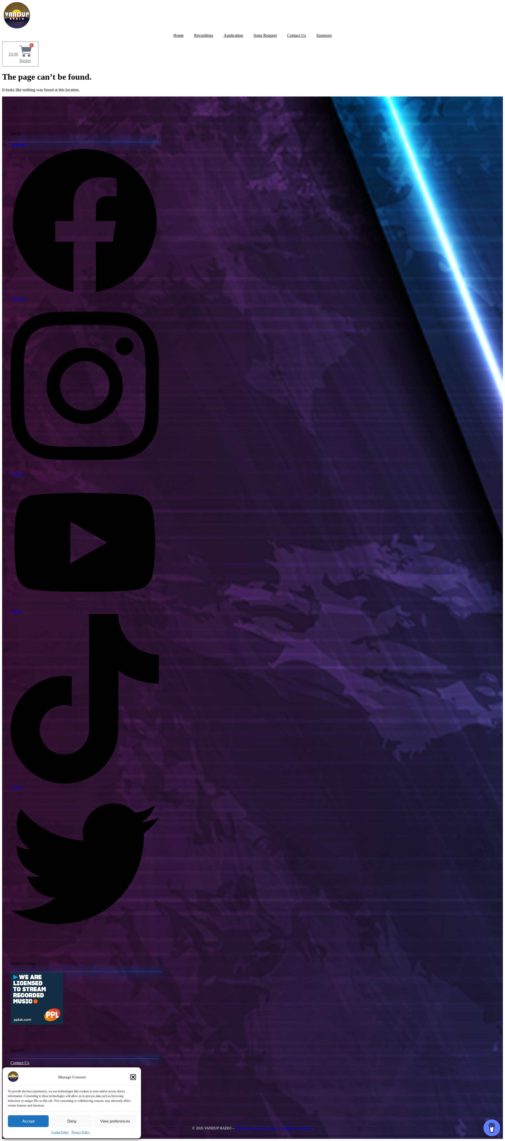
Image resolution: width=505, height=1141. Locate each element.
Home (178, 35)
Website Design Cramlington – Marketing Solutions (273, 1128)
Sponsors (324, 35)
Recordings (203, 35)
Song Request (265, 35)
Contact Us (296, 35)
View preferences (115, 1121)
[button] (133, 1077)
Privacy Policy (81, 1132)
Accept (28, 1121)
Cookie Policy (60, 1132)
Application (233, 35)
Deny (72, 1121)
